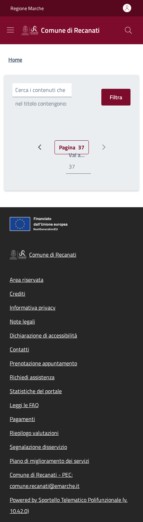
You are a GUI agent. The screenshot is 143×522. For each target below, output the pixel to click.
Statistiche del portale (36, 391)
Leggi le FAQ (24, 405)
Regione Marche (27, 8)
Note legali (22, 321)
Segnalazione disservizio (38, 447)
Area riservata (26, 279)
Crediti (17, 293)
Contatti (19, 349)
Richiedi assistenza (32, 377)
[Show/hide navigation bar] (10, 29)
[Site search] (128, 30)
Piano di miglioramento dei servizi (49, 461)
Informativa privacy (33, 307)
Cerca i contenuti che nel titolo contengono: (41, 97)
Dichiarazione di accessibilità (43, 335)
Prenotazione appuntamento (43, 363)
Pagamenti (22, 419)
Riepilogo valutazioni (34, 433)
